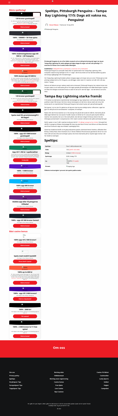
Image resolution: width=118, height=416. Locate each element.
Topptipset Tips (15, 388)
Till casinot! (25, 316)
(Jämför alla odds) (74, 149)
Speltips (12, 379)
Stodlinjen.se (19, 23)
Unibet (106, 382)
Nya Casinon (58, 392)
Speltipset (67, 69)
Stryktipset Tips (15, 382)
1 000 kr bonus (75, 153)
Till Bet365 (25, 160)
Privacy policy (14, 376)
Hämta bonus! (25, 27)
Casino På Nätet (103, 372)
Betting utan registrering (59, 379)
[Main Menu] (10, 2)
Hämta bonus (25, 104)
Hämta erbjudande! (25, 299)
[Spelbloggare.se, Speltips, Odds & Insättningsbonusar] (59, 2)
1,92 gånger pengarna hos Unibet (88, 122)
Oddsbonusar (59, 376)
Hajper (106, 385)
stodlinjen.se (28, 80)
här (33, 82)
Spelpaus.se (25, 23)
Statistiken (84, 69)
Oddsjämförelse (58, 69)
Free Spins (59, 385)
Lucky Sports (104, 379)
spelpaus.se (34, 80)
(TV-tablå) (75, 161)
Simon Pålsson (54, 25)
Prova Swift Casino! (25, 261)
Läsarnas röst (76, 69)
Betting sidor (59, 372)
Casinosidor (104, 376)
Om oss (12, 372)
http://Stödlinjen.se (20, 62)
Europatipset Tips (15, 385)
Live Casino (59, 388)
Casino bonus (59, 382)
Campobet (105, 388)
